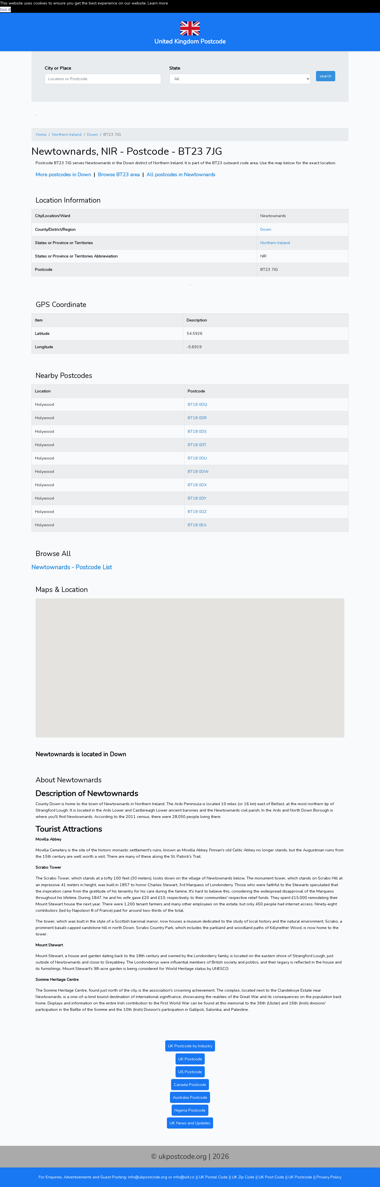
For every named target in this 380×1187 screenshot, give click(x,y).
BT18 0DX (197, 485)
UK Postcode (190, 1059)
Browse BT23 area (119, 174)
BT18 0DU (197, 458)
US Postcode (190, 1072)
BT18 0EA (197, 525)
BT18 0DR (197, 418)
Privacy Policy (329, 1177)
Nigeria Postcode (190, 1110)
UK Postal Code (213, 1177)
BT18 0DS (197, 431)
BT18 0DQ (197, 404)
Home (41, 134)
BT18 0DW (198, 471)
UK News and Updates (190, 1123)
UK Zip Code (243, 1177)
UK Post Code (271, 1177)
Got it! (5, 9)
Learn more (158, 3)
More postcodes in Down (63, 174)
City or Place (58, 68)
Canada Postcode (190, 1084)
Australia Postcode (190, 1097)
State (174, 68)
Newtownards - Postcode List (71, 567)
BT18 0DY (197, 498)
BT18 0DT (197, 445)
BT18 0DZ (197, 511)
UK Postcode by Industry (190, 1046)
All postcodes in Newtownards (181, 174)
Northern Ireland (67, 134)
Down (92, 134)
